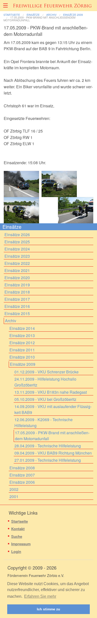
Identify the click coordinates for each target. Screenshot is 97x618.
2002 (13, 489)
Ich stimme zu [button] (48, 609)
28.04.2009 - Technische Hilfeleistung (47, 446)
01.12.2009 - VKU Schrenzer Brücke (46, 372)
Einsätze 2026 (17, 234)
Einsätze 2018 (17, 292)
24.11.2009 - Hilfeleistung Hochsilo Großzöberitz (45, 382)
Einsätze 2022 (17, 263)
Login (16, 551)
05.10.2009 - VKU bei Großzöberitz (45, 399)
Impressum (21, 544)
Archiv (51, 14)
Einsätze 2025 (17, 242)
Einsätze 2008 (22, 468)
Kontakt (18, 528)
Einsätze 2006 (22, 482)
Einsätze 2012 (22, 342)
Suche (16, 536)
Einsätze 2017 (17, 299)
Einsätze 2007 (22, 475)
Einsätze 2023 (17, 256)
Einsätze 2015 (17, 313)
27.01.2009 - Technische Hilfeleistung (47, 460)
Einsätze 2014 (22, 328)
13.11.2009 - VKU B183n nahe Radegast (50, 392)
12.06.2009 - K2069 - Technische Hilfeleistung (43, 422)
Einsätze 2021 (17, 270)
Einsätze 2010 (22, 357)
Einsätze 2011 (22, 350)
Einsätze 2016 (17, 306)
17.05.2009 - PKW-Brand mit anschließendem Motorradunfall (39, 19)
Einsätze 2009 (73, 14)
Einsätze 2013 (22, 335)
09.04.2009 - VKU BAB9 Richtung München (53, 453)
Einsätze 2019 (17, 285)
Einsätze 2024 (17, 249)
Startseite (11, 14)
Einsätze (33, 14)
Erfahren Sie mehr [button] (40, 596)
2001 (13, 496)
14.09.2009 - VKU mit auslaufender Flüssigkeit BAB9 (53, 409)
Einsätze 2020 (17, 277)
